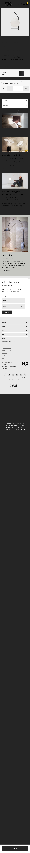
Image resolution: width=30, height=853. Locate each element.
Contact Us (5, 343)
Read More (6, 168)
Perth (3, 358)
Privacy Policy (11, 379)
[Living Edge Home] (8, 4)
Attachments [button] (5, 105)
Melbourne (4, 353)
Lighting (3, 38)
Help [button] (3, 334)
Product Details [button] (6, 101)
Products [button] (4, 322)
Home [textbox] (4, 296)
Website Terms (18, 379)
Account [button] (4, 330)
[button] (15, 73)
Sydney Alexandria (6, 348)
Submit (7, 312)
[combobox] (7, 296)
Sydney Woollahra (6, 350)
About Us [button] (4, 326)
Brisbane (4, 355)
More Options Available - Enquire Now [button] (10, 95)
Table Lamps (10, 38)
